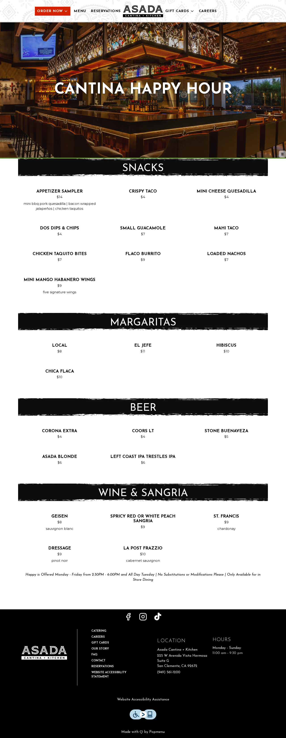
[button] (52, 11)
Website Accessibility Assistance (143, 699)
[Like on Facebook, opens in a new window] (128, 619)
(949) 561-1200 (168, 672)
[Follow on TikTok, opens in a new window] (158, 619)
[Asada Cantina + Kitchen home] (143, 11)
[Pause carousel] (282, 154)
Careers (208, 11)
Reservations (106, 11)
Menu (80, 11)
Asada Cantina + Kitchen (44, 653)
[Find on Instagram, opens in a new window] (143, 619)
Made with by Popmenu (84, 732)
